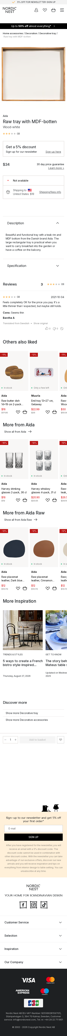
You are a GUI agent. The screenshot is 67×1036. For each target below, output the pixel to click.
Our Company (13, 962)
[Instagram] (33, 904)
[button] (11, 133)
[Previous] (6, 75)
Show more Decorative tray (22, 713)
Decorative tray (47, 33)
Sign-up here (53, 151)
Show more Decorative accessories (27, 719)
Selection (10, 935)
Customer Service (16, 922)
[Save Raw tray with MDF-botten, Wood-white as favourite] (60, 739)
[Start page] (9, 10)
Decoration (31, 33)
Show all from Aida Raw (18, 519)
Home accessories (13, 33)
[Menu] (62, 10)
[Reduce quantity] (5, 739)
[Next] (60, 75)
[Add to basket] (25, 412)
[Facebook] (23, 904)
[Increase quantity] (15, 739)
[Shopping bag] (53, 10)
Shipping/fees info (50, 191)
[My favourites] (45, 10)
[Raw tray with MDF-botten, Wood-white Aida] (33, 74)
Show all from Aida (15, 431)
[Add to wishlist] (18, 412)
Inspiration (11, 949)
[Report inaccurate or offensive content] (61, 328)
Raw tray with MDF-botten (17, 36)
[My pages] (36, 10)
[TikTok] (44, 904)
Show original (41, 323)
